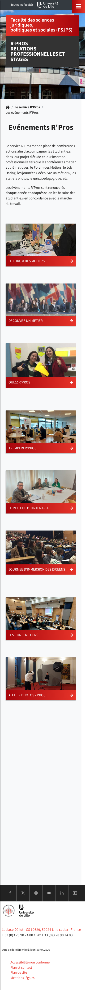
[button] (41, 245)
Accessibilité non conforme (30, 962)
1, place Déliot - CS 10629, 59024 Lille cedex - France (41, 929)
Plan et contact (21, 967)
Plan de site (18, 972)
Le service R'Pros (27, 107)
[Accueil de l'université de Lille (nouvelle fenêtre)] (48, 5)
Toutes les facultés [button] (22, 5)
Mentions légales (22, 977)
